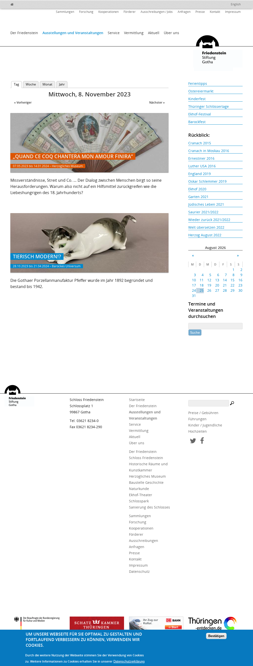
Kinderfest (197, 98)
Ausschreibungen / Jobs (157, 12)
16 (240, 280)
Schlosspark (139, 501)
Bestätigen (216, 636)
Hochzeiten (197, 431)
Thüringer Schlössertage (208, 106)
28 (225, 290)
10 (194, 280)
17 (194, 285)
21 (225, 285)
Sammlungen (65, 12)
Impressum (233, 12)
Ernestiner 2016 (201, 158)
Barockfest (197, 121)
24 (194, 290)
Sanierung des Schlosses (149, 507)
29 (232, 290)
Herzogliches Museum (147, 476)
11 (202, 280)
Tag (18, 84)
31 (194, 295)
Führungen (197, 419)
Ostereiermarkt (200, 91)
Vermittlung (134, 32)
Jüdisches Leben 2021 (206, 204)
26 (209, 290)
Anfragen (184, 12)
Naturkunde (139, 488)
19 (209, 285)
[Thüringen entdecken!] (215, 624)
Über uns (171, 32)
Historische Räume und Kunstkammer (148, 467)
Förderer (130, 12)
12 (209, 280)
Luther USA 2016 (202, 166)
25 (202, 290)
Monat (47, 84)
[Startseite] (22, 3)
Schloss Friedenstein (146, 457)
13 (217, 280)
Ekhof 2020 (197, 189)
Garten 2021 (198, 196)
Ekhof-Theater (140, 494)
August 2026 (215, 247)
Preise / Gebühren (203, 412)
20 (217, 285)
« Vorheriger (23, 102)
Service (114, 32)
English (236, 4)
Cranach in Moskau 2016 (208, 150)
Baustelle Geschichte (146, 482)
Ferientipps (197, 83)
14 (225, 280)
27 (217, 290)
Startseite (137, 399)
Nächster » (157, 102)
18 (202, 285)
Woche (31, 84)
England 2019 (199, 173)
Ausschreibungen (143, 540)
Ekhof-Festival (199, 114)
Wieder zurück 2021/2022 (209, 219)
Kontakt (215, 12)
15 (232, 280)
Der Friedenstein (24, 32)
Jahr (62, 84)
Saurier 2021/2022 (203, 212)
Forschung (86, 12)
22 (232, 285)
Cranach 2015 (199, 143)
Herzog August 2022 (204, 235)
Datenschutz (139, 571)
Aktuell (153, 32)
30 (240, 290)
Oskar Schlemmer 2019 (207, 181)
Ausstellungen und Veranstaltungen (72, 32)
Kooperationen (108, 12)
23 (240, 285)
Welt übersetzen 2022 (206, 227)
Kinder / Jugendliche (205, 425)
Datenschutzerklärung (129, 661)
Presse (200, 12)
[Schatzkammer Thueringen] (97, 625)
